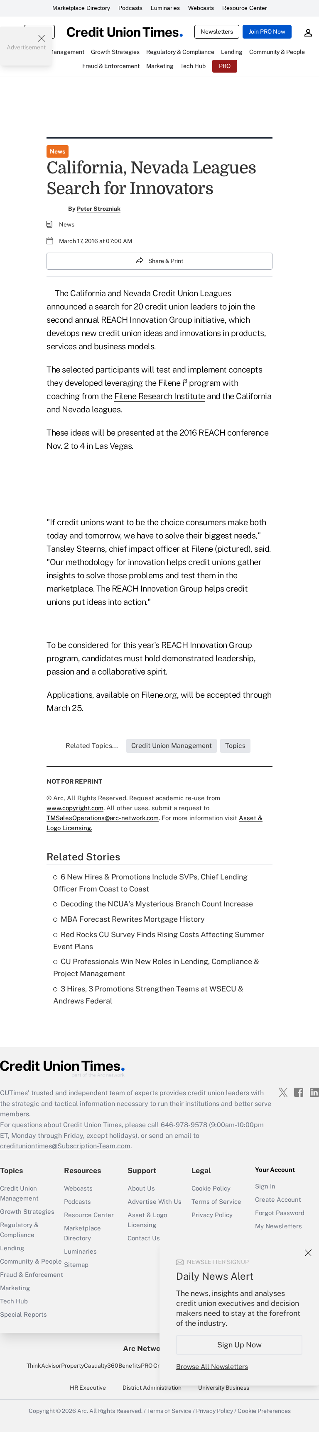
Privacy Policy (212, 1214)
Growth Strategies (27, 1211)
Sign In (265, 1186)
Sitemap (76, 1264)
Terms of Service (216, 1201)
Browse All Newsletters (212, 1367)
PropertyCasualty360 (89, 1365)
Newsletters (217, 31)
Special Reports (23, 1314)
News (57, 151)
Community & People (31, 1261)
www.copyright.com (75, 807)
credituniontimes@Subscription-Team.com (65, 1146)
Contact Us (144, 1238)
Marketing (15, 1287)
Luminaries (165, 8)
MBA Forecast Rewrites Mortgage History (133, 919)
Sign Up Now (239, 1344)
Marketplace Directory (81, 8)
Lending (12, 1248)
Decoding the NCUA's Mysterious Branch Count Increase (157, 903)
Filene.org (159, 695)
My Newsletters (278, 1226)
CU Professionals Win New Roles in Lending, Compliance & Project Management (156, 967)
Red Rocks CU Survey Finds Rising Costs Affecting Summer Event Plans (158, 940)
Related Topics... (92, 746)
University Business (223, 1387)
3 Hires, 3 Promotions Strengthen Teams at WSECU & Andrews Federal (148, 994)
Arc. (82, 1411)
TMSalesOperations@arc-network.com (103, 817)
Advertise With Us (155, 1201)
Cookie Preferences (264, 1411)
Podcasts (130, 8)
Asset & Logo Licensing (147, 1219)
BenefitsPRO (135, 1365)
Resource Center (244, 8)
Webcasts (201, 8)
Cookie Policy (211, 1188)
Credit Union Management (19, 1193)
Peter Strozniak (98, 208)
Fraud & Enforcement (31, 1274)
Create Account (278, 1199)
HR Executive (88, 1387)
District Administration (152, 1387)
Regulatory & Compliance (19, 1229)
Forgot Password (279, 1212)
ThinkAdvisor (44, 1365)
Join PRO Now (267, 31)
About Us (141, 1188)
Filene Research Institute (159, 396)
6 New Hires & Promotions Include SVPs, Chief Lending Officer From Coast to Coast (150, 882)
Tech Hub (14, 1301)
